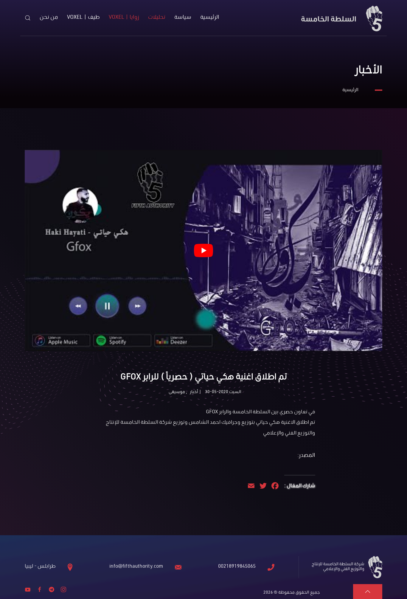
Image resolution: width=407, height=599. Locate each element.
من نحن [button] (49, 17)
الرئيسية (209, 17)
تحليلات (156, 17)
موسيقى (177, 392)
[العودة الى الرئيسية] (340, 17)
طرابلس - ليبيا (40, 567)
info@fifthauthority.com (136, 567)
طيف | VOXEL (83, 17)
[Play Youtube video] (203, 250)
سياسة (182, 17)
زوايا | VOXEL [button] (124, 17)
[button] (28, 17)
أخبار (194, 392)
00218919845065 (237, 567)
